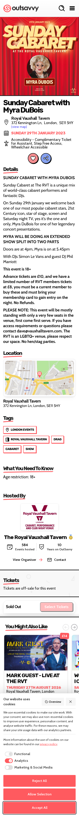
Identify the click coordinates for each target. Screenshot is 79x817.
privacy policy (48, 744)
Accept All (39, 808)
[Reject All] (71, 702)
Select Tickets (56, 607)
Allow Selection (40, 794)
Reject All (39, 781)
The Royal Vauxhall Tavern (35, 537)
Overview (55, 702)
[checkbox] (16, 754)
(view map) (19, 127)
